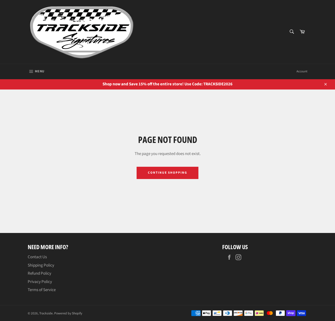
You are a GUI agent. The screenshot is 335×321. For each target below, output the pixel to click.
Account (301, 71)
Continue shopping (167, 172)
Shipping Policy (41, 265)
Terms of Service (42, 290)
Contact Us (37, 257)
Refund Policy (39, 273)
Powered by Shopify (68, 313)
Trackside (46, 313)
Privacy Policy (40, 282)
